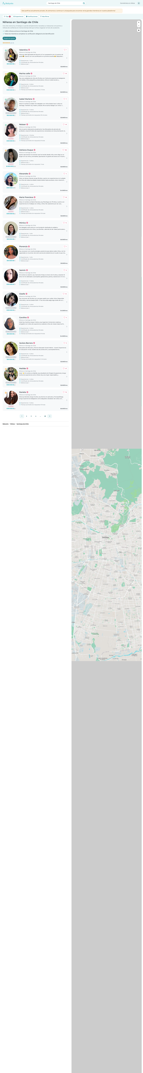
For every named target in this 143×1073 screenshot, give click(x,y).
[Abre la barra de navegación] (138, 3)
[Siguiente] (49, 416)
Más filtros (45, 16)
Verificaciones (32, 16)
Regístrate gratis (9, 38)
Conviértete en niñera (127, 3)
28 (45, 416)
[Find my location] (138, 30)
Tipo (7, 16)
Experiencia (19, 16)
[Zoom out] (138, 25)
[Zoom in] (138, 22)
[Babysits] (8, 3)
